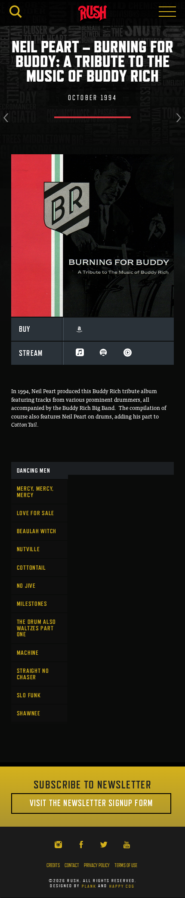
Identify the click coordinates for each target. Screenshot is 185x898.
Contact (72, 865)
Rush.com (92, 14)
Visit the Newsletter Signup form (91, 803)
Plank (89, 885)
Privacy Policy (97, 865)
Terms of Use (125, 865)
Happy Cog (122, 885)
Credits (53, 865)
